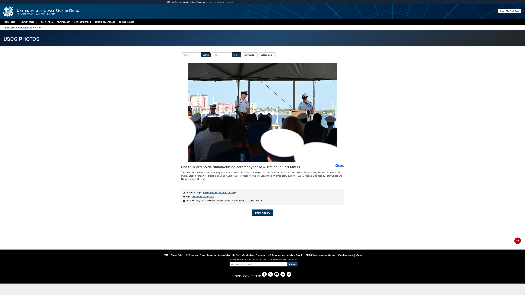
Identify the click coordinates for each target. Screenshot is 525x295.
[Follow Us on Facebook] (264, 274)
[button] (224, 2)
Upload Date (267, 54)
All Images (249, 54)
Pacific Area (47, 22)
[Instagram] (289, 274)
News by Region (28, 22)
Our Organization (82, 22)
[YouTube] (276, 274)
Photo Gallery (262, 212)
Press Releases (126, 22)
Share (341, 165)
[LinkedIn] (282, 274)
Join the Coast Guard (105, 22)
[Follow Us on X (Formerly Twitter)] (270, 274)
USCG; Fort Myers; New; (203, 196)
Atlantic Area (63, 22)
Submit (292, 264)
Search (206, 54)
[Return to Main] (517, 242)
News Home (10, 22)
